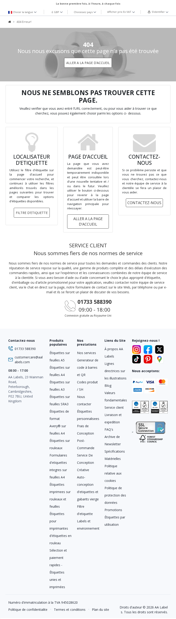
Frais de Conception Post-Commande (85, 437)
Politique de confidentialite (27, 609)
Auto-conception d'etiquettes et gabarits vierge (88, 488)
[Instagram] (137, 349)
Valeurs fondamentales (115, 396)
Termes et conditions (69, 609)
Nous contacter (84, 400)
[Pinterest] (148, 358)
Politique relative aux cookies (112, 473)
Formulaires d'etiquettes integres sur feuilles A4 (58, 466)
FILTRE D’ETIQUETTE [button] (32, 213)
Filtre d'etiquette (85, 510)
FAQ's (108, 429)
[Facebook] (148, 349)
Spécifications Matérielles (114, 455)
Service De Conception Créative (85, 462)
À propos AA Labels (113, 352)
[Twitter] (159, 349)
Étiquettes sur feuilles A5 (60, 356)
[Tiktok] (137, 358)
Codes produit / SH (87, 386)
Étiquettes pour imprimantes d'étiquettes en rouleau (61, 528)
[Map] (159, 358)
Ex (119, 11)
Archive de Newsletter (112, 440)
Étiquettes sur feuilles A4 (60, 371)
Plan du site (100, 609)
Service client (114, 407)
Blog (107, 385)
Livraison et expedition (113, 418)
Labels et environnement (88, 525)
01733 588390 (94, 301)
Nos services (86, 353)
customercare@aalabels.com (29, 359)
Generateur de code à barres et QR (87, 367)
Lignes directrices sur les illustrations (115, 370)
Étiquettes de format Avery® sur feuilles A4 (59, 422)
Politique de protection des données (115, 495)
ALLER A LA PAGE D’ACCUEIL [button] (88, 63)
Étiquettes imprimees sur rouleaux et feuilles (60, 495)
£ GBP (56, 12)
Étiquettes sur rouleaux (60, 444)
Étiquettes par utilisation (114, 521)
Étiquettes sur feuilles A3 (60, 386)
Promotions (113, 510)
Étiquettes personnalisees (88, 415)
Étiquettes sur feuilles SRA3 (60, 400)
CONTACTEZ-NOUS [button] (144, 202)
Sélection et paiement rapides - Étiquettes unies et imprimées (58, 568)
